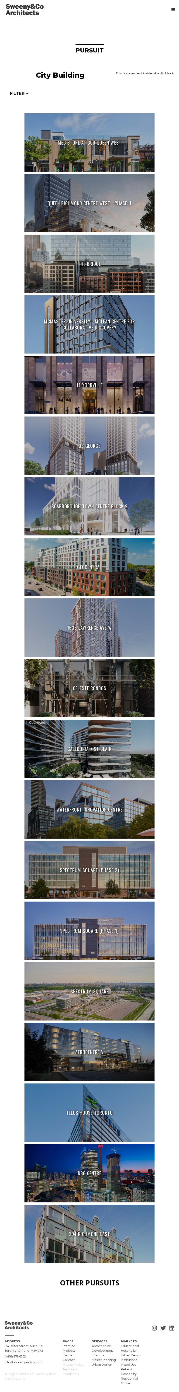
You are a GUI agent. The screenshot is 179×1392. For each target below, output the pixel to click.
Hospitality (129, 1350)
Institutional (129, 1360)
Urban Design (102, 1364)
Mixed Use (128, 1364)
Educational (130, 1346)
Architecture (101, 1346)
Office (125, 1383)
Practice (69, 1346)
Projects (69, 1350)
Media (67, 1355)
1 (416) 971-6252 (15, 1356)
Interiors (98, 1355)
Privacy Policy (73, 1364)
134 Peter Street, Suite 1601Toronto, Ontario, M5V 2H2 (24, 1348)
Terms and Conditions (71, 1372)
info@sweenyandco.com (24, 1362)
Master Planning (104, 1360)
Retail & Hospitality (129, 1372)
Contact (69, 1360)
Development (102, 1350)
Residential (129, 1378)
